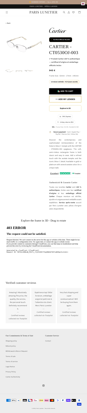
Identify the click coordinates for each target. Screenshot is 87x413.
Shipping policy (11, 341)
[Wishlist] (73, 12)
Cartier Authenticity (13, 377)
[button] (6, 12)
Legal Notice (10, 367)
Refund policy (11, 346)
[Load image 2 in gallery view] (19, 71)
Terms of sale (11, 356)
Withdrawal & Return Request (16, 351)
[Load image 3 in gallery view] (28, 71)
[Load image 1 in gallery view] (9, 71)
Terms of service (12, 361)
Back (8, 23)
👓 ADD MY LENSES (65, 99)
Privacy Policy (11, 372)
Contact (48, 341)
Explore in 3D (65, 108)
